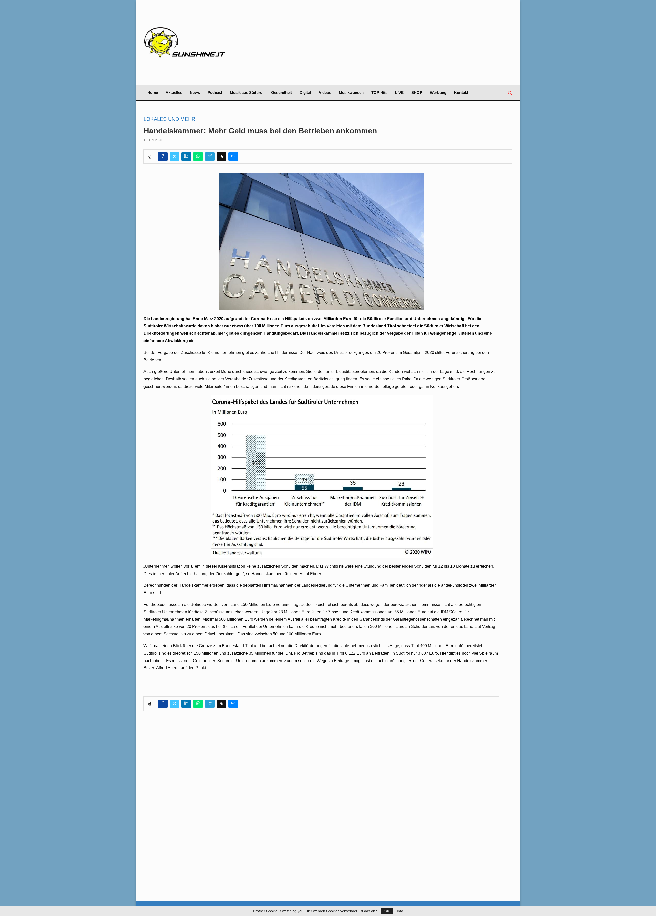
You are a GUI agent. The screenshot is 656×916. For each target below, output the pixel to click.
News (195, 92)
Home (152, 92)
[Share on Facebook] (163, 156)
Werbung (438, 92)
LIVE (399, 92)
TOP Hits (379, 92)
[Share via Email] (233, 156)
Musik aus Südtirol (246, 92)
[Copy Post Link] (221, 156)
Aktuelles (174, 92)
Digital (305, 92)
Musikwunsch (351, 92)
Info (400, 911)
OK (386, 911)
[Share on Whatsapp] (198, 156)
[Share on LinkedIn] (186, 156)
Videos (325, 92)
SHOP (416, 92)
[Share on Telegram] (210, 156)
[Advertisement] (391, 42)
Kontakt (461, 92)
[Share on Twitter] (174, 156)
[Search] (509, 92)
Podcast (215, 92)
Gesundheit (281, 92)
